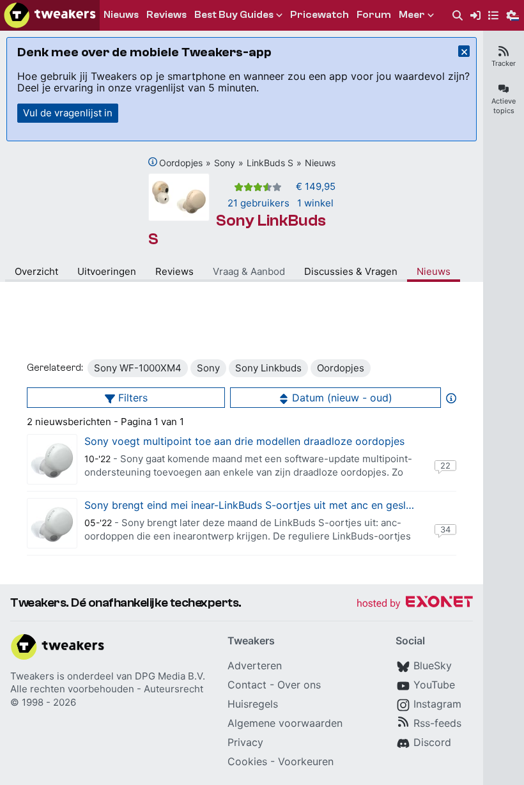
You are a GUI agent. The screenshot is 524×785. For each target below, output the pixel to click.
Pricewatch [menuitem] (319, 14)
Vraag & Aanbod (249, 271)
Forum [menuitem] (374, 14)
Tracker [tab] (503, 63)
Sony (224, 162)
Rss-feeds (437, 723)
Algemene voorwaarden (285, 723)
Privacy (245, 742)
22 (445, 465)
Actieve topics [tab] (503, 106)
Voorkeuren (306, 761)
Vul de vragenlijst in (67, 113)
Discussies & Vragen (350, 271)
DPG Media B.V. (170, 676)
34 (445, 529)
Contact (246, 684)
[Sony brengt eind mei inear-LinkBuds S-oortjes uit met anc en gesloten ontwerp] (52, 523)
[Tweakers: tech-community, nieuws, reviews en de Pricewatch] (50, 15)
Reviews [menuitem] (166, 14)
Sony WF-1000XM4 (137, 368)
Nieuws (320, 162)
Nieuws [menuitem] (121, 14)
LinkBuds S (270, 162)
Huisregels (252, 703)
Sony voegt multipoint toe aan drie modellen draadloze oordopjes (244, 441)
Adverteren (254, 665)
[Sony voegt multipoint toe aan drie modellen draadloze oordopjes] (52, 459)
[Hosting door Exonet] (415, 604)
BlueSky (432, 665)
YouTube (434, 684)
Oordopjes (181, 162)
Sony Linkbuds (268, 368)
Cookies (247, 761)
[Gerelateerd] (152, 161)
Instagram (437, 703)
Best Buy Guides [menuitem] (234, 14)
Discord (432, 742)
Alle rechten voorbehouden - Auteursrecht (106, 689)
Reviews (174, 271)
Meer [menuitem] (412, 14)
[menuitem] (457, 16)
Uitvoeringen (106, 271)
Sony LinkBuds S (237, 230)
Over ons (299, 684)
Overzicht (36, 271)
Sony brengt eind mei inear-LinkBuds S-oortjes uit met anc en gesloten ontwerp (277, 505)
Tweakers (32, 676)
